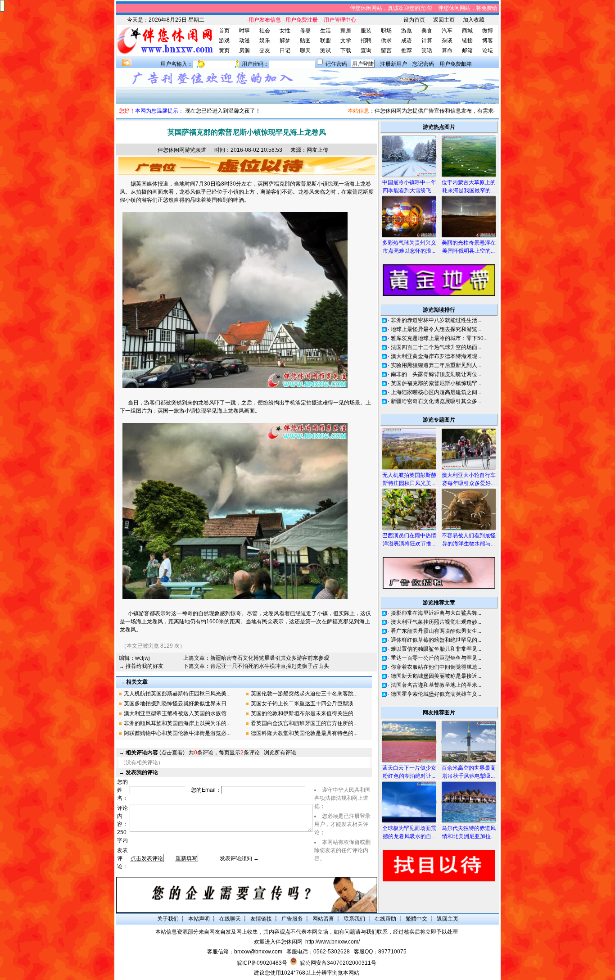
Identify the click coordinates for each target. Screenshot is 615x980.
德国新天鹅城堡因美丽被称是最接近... (436, 676)
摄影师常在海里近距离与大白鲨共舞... (436, 613)
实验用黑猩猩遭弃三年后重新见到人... (436, 365)
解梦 (285, 40)
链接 (467, 40)
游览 (406, 30)
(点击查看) (155, 752)
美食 (426, 30)
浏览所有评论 (280, 752)
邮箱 (467, 50)
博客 (487, 40)
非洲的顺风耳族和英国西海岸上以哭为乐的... (177, 723)
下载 (345, 50)
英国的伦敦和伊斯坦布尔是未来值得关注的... (304, 713)
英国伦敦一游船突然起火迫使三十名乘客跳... (304, 693)
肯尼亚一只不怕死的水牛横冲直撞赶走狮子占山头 (269, 666)
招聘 (366, 40)
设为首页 (414, 20)
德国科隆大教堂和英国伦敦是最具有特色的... (304, 733)
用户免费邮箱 (455, 64)
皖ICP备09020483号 (262, 963)
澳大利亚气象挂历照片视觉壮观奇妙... (436, 622)
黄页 (224, 50)
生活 (325, 30)
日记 (285, 50)
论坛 (487, 50)
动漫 (244, 40)
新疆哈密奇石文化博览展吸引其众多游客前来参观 (269, 658)
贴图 (305, 40)
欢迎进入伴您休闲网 (278, 942)
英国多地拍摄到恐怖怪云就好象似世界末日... (177, 703)
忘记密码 (423, 64)
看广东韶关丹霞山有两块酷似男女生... (436, 631)
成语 (406, 40)
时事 (244, 30)
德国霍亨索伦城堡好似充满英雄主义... (436, 694)
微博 (487, 30)
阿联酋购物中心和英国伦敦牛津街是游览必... (177, 733)
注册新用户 (393, 64)
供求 (386, 40)
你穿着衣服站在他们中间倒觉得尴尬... (436, 667)
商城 (467, 30)
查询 (366, 50)
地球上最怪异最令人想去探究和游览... (436, 329)
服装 (366, 30)
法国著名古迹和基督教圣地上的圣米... (436, 685)
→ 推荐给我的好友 (141, 666)
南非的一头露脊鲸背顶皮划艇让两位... (436, 374)
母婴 (305, 30)
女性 (285, 30)
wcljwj (142, 658)
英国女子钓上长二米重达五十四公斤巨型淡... (304, 703)
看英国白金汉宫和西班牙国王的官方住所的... (304, 723)
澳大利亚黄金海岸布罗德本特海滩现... (436, 356)
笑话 (426, 50)
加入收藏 (473, 20)
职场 (386, 30)
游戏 (224, 40)
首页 (224, 30)
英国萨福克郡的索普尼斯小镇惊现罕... (436, 383)
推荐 (406, 50)
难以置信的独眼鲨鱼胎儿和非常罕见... (436, 649)
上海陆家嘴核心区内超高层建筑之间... (436, 392)
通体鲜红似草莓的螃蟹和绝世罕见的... (436, 640)
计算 (426, 40)
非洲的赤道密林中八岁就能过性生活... (436, 320)
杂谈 (447, 40)
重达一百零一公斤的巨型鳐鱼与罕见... (436, 658)
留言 (386, 50)
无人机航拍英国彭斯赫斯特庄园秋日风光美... (177, 693)
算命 (447, 50)
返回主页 (444, 20)
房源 (244, 50)
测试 (325, 50)
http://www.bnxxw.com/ (332, 942)
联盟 (325, 40)
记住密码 (336, 64)
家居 (345, 30)
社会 (264, 30)
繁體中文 (416, 919)
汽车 (447, 30)
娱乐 (264, 40)
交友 (264, 50)
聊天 (305, 50)
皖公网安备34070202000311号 (338, 963)
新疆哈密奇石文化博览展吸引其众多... (436, 401)
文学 (345, 40)
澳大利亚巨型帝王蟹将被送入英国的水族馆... (177, 713)
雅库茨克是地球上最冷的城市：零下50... (439, 338)
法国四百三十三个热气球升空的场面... (436, 347)
